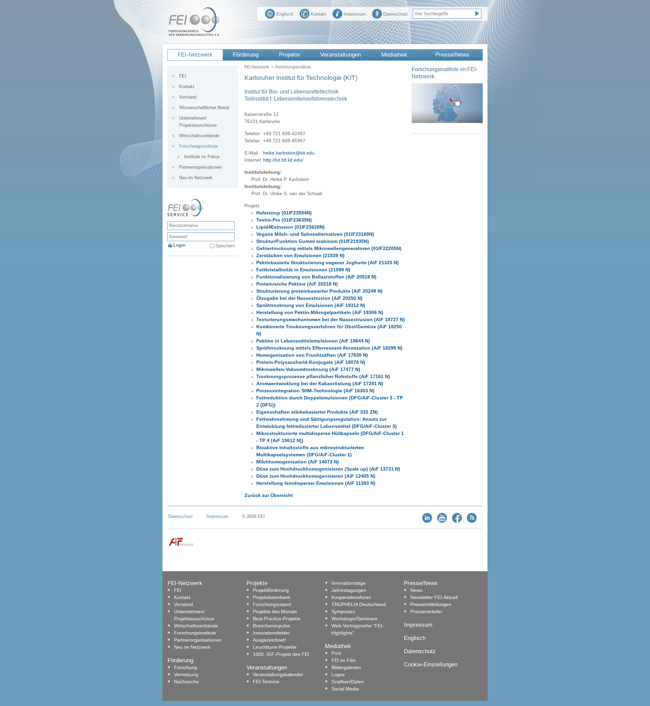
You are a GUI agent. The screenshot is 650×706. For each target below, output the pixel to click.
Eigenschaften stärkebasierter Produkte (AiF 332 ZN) (317, 412)
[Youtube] (442, 521)
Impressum (355, 14)
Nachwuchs (186, 681)
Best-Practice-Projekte (277, 618)
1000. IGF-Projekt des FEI (281, 654)
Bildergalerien (346, 667)
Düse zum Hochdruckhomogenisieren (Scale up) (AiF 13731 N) (328, 469)
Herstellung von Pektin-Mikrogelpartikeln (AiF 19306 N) (319, 312)
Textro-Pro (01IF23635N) (284, 220)
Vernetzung (186, 674)
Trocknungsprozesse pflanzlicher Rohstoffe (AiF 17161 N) (323, 376)
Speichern (225, 245)
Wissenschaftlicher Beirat (204, 107)
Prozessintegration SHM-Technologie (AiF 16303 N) (315, 390)
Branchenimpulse (271, 625)
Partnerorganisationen (200, 167)
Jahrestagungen (348, 590)
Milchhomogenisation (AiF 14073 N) (297, 461)
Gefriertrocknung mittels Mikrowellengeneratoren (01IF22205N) (329, 248)
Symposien (343, 611)
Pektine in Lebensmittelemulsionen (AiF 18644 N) (313, 341)
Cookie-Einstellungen (430, 664)
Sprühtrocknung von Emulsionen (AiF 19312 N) (310, 305)
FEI (182, 76)
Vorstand (187, 97)
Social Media (345, 688)
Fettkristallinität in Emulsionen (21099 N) (303, 269)
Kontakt (318, 14)
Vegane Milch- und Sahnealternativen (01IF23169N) (315, 234)
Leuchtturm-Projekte (275, 647)
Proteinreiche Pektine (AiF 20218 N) (297, 284)
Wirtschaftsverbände (199, 135)
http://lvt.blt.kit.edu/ (283, 160)
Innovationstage (348, 583)
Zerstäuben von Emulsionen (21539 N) (300, 255)
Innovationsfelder (271, 633)
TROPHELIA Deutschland (358, 604)
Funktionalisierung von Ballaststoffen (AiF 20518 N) (316, 276)
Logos (338, 674)
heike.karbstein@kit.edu (289, 152)
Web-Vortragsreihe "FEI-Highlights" (357, 629)
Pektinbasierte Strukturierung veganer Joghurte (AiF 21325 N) (327, 262)
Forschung (185, 667)
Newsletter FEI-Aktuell (434, 597)
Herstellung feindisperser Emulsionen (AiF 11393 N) (315, 483)
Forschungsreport (272, 604)
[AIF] (181, 545)
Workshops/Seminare (354, 618)
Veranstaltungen (340, 54)
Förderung (246, 54)
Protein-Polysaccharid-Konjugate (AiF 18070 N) (310, 362)
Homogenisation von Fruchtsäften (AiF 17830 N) (312, 355)
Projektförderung (271, 590)
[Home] (194, 34)
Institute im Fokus (202, 156)
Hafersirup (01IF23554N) (284, 212)
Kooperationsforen (351, 597)
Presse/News (452, 54)
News (416, 590)
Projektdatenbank (271, 597)
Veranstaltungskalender (278, 674)
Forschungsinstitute (293, 67)
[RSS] (472, 521)
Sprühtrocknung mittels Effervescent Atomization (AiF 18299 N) (329, 348)
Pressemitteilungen (430, 604)
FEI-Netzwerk (195, 54)
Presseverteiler (426, 611)
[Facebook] (457, 521)
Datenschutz (395, 14)
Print (336, 653)
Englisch (284, 14)
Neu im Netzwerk (196, 177)
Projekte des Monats (275, 611)
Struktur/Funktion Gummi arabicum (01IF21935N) (312, 241)
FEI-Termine (266, 681)
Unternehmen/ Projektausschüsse (198, 122)
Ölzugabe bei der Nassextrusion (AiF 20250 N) (309, 298)
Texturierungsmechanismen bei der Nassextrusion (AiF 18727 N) (330, 319)
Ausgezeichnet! (269, 640)
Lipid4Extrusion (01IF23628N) (290, 227)
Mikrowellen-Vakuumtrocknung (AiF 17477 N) (308, 369)
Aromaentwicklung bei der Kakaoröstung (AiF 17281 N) (319, 383)
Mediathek (394, 54)
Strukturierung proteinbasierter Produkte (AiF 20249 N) (319, 291)
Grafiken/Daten (347, 681)
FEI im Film (343, 660)
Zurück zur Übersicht (268, 495)
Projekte (289, 54)
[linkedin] (427, 521)
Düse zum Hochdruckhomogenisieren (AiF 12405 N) (315, 476)
